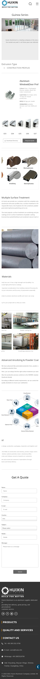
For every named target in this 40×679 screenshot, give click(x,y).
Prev (3, 126)
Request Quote (29, 140)
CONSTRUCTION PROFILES (18, 68)
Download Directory (12, 140)
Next (36, 126)
